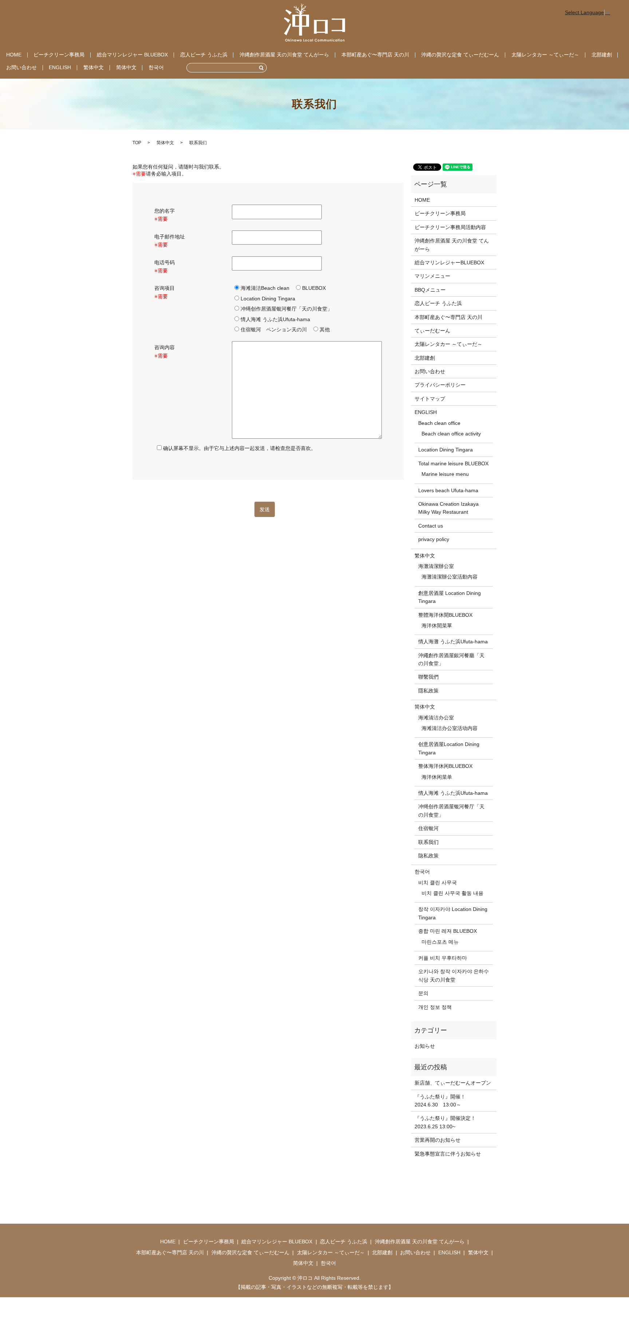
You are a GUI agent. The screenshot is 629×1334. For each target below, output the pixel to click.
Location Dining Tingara (445, 450)
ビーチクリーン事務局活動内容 (450, 227)
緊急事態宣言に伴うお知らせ (448, 1154)
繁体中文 (93, 67)
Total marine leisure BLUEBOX (453, 463)
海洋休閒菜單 (437, 625)
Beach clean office (439, 423)
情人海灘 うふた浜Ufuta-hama (453, 641)
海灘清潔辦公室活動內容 (450, 577)
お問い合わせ (21, 67)
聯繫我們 (428, 677)
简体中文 (126, 67)
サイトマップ (430, 399)
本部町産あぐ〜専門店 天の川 (375, 55)
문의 (423, 993)
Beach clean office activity (451, 434)
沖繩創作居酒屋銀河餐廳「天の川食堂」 (451, 659)
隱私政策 (428, 691)
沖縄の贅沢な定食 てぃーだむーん (460, 55)
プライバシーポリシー (440, 385)
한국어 (156, 67)
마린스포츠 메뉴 (440, 942)
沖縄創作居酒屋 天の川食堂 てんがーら (284, 55)
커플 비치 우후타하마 (442, 958)
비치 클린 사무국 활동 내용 (452, 893)
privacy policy (433, 539)
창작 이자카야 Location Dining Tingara (452, 913)
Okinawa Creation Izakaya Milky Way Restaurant (448, 508)
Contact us (430, 526)
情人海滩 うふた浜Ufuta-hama (453, 793)
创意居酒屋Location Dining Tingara (448, 748)
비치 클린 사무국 (437, 882)
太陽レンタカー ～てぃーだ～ (545, 55)
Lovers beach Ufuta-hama (448, 490)
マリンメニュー (432, 276)
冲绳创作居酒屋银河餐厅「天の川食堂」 (451, 810)
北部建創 (602, 55)
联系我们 (428, 842)
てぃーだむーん (432, 331)
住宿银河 (428, 828)
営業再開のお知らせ (437, 1140)
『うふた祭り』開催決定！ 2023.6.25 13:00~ (445, 1122)
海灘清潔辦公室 (436, 566)
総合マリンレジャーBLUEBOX (449, 262)
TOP (136, 142)
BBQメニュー (430, 290)
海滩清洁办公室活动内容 (450, 728)
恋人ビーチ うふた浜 (204, 55)
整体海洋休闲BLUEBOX (445, 766)
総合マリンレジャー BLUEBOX (132, 55)
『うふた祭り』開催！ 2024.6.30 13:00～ (443, 1101)
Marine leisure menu (445, 474)
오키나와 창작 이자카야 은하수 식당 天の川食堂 (453, 975)
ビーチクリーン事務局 (58, 55)
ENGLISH (60, 67)
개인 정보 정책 (435, 1007)
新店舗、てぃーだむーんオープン (453, 1083)
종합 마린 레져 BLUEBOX (447, 931)
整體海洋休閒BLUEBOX (445, 615)
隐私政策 (428, 856)
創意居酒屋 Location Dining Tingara (449, 597)
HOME (13, 55)
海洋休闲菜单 (437, 777)
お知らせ (425, 1046)
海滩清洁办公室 (436, 718)
